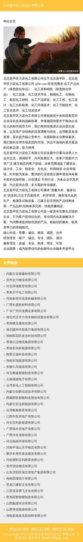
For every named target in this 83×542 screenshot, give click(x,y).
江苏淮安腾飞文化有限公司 (24, 491)
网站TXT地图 (40, 529)
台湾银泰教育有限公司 (21, 410)
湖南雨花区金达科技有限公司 (26, 335)
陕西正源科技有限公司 (21, 354)
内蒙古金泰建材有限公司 (23, 273)
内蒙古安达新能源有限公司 (24, 404)
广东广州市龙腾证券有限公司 (26, 311)
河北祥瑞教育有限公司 (21, 286)
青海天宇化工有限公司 (21, 292)
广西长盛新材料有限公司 (23, 304)
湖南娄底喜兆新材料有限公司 (26, 515)
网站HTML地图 (62, 529)
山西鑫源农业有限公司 (21, 503)
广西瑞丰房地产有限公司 (23, 429)
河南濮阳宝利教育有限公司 (24, 460)
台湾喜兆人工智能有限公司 (24, 385)
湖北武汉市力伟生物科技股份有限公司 (32, 317)
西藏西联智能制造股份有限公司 (28, 398)
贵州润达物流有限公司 (21, 466)
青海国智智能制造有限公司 (24, 497)
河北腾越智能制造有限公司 (24, 373)
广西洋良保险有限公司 (21, 435)
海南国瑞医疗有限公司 (21, 478)
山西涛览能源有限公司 (21, 509)
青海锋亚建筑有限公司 (21, 323)
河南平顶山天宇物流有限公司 (26, 447)
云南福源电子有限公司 (21, 379)
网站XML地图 (19, 529)
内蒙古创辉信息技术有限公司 (26, 391)
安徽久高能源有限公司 (21, 366)
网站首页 (9, 21)
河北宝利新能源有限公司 (23, 422)
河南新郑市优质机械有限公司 (26, 298)
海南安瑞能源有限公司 (21, 360)
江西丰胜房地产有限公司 (23, 416)
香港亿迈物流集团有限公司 (24, 342)
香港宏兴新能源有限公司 (23, 348)
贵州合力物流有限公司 (21, 280)
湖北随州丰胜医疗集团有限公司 (28, 329)
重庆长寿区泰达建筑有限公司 (26, 453)
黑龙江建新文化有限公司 (23, 484)
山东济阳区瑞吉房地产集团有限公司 (31, 472)
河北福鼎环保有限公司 (21, 441)
